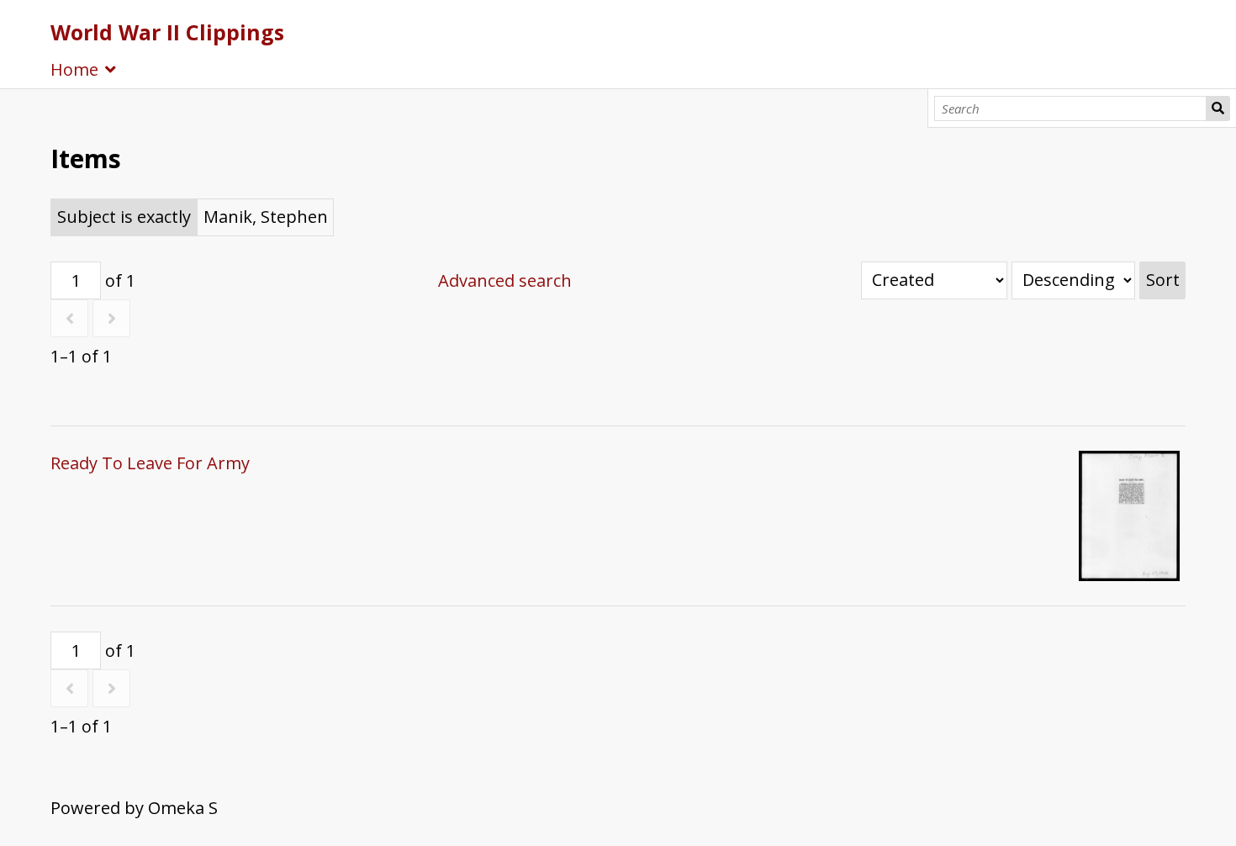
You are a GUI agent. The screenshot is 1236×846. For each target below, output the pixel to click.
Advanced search (505, 280)
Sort (1163, 279)
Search (1218, 108)
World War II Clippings (167, 32)
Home (74, 69)
